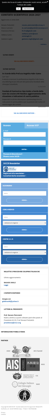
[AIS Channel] (22, 364)
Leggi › (6, 285)
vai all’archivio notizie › (24, 113)
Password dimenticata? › (13, 154)
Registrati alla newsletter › (14, 173)
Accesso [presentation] (7, 125)
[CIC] (22, 384)
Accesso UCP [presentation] (33, 125)
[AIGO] (22, 351)
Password (7, 139)
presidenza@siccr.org (12, 323)
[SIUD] (24, 395)
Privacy (3, 412)
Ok (18, 9)
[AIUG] (23, 376)
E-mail (5, 131)
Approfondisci (28, 9)
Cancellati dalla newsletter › (14, 176)
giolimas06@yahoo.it (10, 301)
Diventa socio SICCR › (11, 156)
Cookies (3, 414)
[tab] (12, 125)
